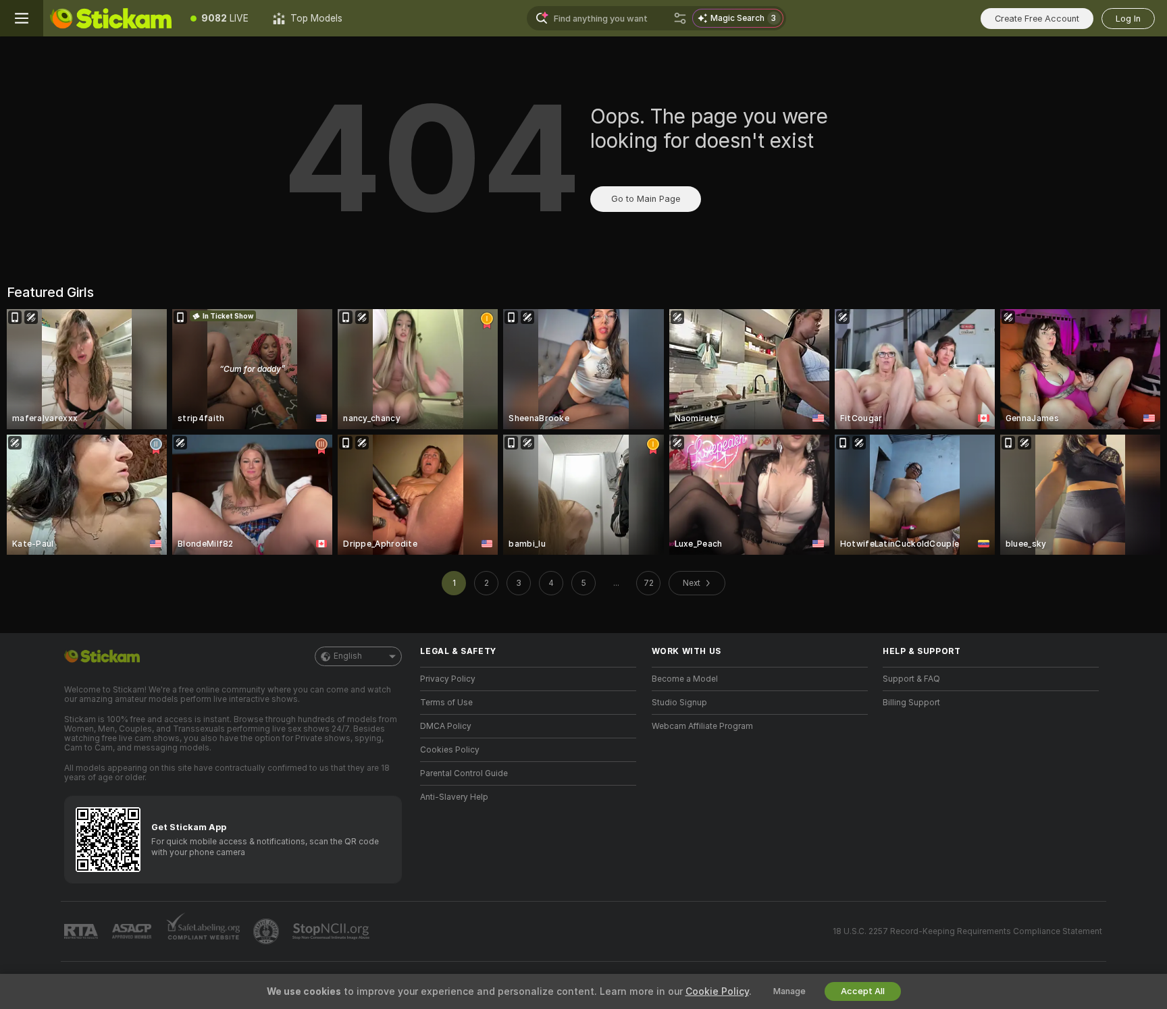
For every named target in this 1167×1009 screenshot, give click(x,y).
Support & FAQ (911, 679)
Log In (1128, 18)
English (348, 656)
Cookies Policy (449, 750)
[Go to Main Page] (110, 18)
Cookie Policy (717, 991)
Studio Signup (679, 702)
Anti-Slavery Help (454, 797)
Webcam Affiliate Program (702, 726)
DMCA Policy (445, 726)
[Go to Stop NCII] (332, 931)
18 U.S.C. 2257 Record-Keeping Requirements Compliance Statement (967, 931)
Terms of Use (446, 702)
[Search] (680, 18)
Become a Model (685, 679)
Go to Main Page (645, 199)
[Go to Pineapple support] (267, 931)
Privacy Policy (447, 679)
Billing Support (911, 702)
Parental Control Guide (464, 773)
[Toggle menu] (21, 18)
